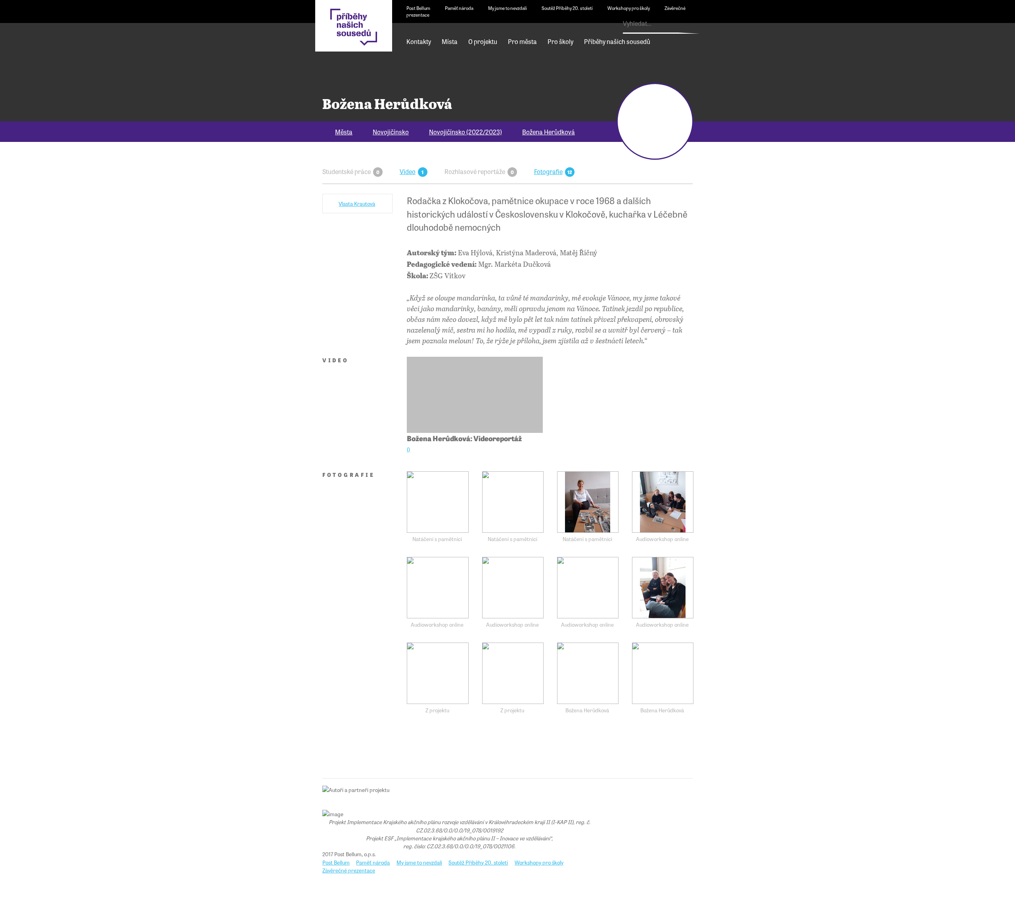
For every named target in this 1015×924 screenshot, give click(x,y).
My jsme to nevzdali (507, 7)
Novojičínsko (391, 131)
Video (408, 171)
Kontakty (418, 41)
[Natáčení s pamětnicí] (437, 502)
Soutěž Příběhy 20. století (567, 7)
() (408, 449)
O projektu (482, 41)
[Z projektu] (437, 673)
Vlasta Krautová (357, 203)
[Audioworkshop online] (662, 502)
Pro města (522, 41)
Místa (450, 41)
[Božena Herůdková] (588, 673)
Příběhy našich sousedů (617, 41)
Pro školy (560, 41)
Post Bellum (418, 7)
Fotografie (548, 171)
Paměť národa (459, 7)
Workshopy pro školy (628, 7)
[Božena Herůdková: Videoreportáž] (474, 395)
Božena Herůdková (548, 131)
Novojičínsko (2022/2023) (465, 131)
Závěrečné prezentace (348, 870)
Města (343, 131)
